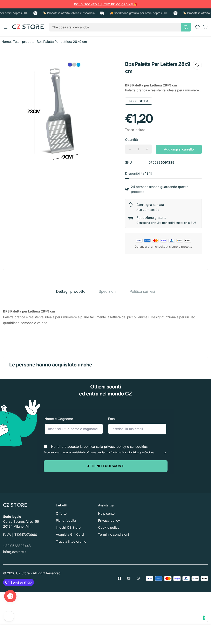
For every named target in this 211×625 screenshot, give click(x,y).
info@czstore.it (14, 552)
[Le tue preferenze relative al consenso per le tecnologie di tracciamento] (204, 618)
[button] (205, 27)
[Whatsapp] (138, 578)
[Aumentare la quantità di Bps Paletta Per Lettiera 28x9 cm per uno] (147, 149)
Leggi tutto (138, 101)
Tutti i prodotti (23, 42)
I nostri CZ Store (68, 527)
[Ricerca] (186, 27)
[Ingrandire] (110, 66)
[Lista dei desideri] (197, 27)
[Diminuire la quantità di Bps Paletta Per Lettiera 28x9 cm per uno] (129, 149)
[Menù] (5, 27)
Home (6, 42)
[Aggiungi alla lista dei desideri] (197, 65)
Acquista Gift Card (70, 534)
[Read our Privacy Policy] (165, 452)
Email (112, 419)
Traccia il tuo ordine (71, 541)
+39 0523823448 (17, 546)
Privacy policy (109, 520)
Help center (107, 513)
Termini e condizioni (113, 534)
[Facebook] (119, 578)
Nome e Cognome (59, 419)
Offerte (61, 513)
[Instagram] (128, 578)
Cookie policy (109, 527)
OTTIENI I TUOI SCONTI (105, 466)
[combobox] (120, 27)
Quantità (131, 140)
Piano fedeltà (66, 520)
